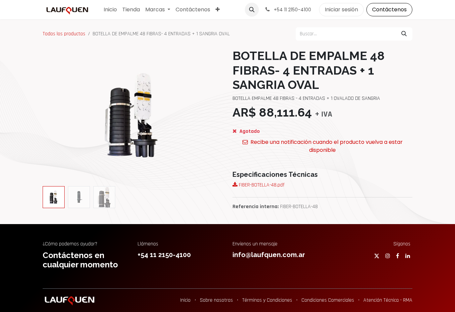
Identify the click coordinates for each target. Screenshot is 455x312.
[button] (252, 10)
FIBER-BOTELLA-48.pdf (260, 184)
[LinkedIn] (407, 256)
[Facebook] (397, 256)
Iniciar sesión (341, 9)
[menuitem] (110, 9)
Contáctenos (389, 9)
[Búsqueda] (404, 34)
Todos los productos (64, 33)
